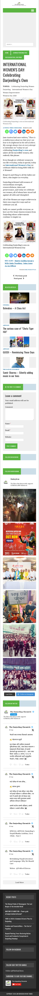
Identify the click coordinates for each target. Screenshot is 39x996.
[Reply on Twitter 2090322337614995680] (11, 764)
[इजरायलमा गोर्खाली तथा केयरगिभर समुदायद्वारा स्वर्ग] (19, 505)
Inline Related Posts (30, 269)
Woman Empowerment (11, 92)
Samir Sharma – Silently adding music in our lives (18, 374)
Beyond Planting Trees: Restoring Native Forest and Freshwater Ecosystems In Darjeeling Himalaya (18, 936)
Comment (9, 407)
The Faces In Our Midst (11, 369)
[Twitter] (15, 131)
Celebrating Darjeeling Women (22, 86)
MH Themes (29, 994)
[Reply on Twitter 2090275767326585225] (11, 874)
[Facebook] (11, 131)
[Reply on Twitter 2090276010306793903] (11, 841)
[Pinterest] (19, 131)
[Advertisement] (19, 28)
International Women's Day (22, 89)
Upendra (6, 305)
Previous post (21, 276)
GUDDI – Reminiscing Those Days (18, 352)
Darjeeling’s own (20, 150)
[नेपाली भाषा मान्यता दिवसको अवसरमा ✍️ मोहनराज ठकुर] (19, 640)
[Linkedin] (24, 131)
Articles (6, 325)
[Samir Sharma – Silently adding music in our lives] (19, 366)
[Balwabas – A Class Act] (19, 302)
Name (7, 423)
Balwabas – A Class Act (14, 308)
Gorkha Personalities (20, 53)
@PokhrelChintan (23, 868)
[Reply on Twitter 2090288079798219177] (11, 814)
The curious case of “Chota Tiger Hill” (18, 330)
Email (7, 430)
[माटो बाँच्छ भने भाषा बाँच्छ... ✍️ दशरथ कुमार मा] (19, 674)
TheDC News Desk (15, 128)
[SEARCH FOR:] (19, 44)
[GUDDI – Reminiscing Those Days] (19, 346)
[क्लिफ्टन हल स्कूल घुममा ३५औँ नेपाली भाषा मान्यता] (19, 606)
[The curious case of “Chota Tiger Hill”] (19, 322)
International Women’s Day (18, 165)
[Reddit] (28, 131)
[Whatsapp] (7, 131)
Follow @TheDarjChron (15, 971)
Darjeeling (7, 89)
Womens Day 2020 (9, 96)
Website (8, 437)
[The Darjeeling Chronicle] (19, 4)
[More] (32, 131)
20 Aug (11, 730)
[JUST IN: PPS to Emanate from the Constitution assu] (19, 573)
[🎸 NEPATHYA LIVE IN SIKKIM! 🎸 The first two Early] (19, 539)
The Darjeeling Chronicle (19, 727)
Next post (18, 278)
